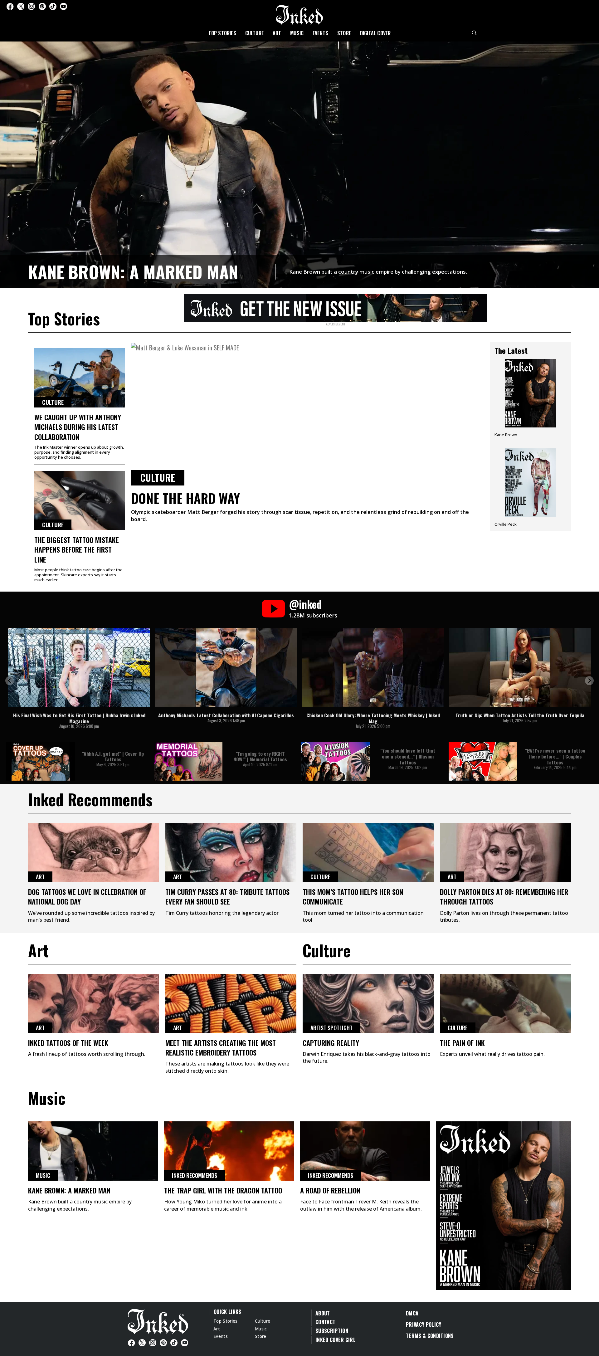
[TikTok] (52, 6)
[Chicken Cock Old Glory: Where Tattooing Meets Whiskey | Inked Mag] (373, 667)
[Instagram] (31, 6)
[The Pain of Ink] (505, 1003)
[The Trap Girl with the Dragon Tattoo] (229, 1151)
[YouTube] (63, 6)
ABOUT (322, 1313)
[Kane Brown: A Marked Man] (299, 163)
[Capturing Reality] (368, 1003)
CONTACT (325, 1322)
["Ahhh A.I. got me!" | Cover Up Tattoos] (40, 761)
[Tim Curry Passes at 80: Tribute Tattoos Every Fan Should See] (230, 852)
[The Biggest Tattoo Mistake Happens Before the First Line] (79, 500)
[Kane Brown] (530, 400)
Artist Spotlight (331, 1028)
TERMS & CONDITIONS (430, 1335)
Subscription (331, 1330)
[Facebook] (10, 6)
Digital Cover (375, 33)
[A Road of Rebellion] (365, 1151)
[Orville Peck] (530, 487)
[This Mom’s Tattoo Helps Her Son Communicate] (368, 852)
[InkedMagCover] (503, 1204)
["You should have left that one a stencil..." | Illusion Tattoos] (335, 761)
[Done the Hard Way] (307, 413)
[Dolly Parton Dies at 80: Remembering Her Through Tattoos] (505, 852)
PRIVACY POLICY (423, 1324)
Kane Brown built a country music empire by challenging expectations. (378, 271)
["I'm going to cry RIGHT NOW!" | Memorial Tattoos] (188, 761)
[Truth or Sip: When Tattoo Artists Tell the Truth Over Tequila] (520, 667)
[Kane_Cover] (335, 307)
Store (344, 33)
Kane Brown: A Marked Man (133, 271)
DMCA (412, 1313)
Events (320, 33)
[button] (9, 680)
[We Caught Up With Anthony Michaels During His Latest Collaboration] (79, 377)
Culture (254, 33)
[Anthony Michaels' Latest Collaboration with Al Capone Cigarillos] (226, 667)
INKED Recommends (194, 1175)
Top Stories (222, 33)
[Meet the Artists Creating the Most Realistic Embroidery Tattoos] (230, 1003)
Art (277, 33)
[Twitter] (20, 6)
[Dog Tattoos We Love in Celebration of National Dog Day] (93, 852)
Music (297, 33)
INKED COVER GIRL (335, 1340)
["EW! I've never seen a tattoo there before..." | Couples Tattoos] (483, 761)
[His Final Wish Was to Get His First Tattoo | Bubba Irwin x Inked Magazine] (79, 667)
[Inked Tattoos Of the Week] (93, 1003)
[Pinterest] (42, 6)
